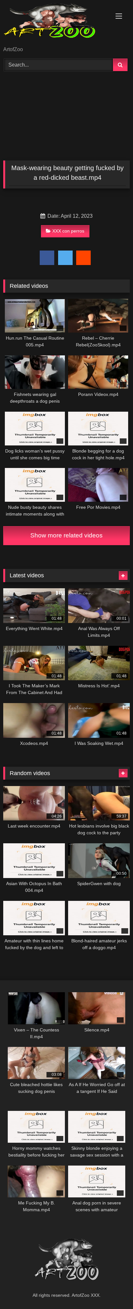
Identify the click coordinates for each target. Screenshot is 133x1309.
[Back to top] (113, 1290)
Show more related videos (66, 535)
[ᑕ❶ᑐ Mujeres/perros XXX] (54, 23)
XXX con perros (68, 230)
